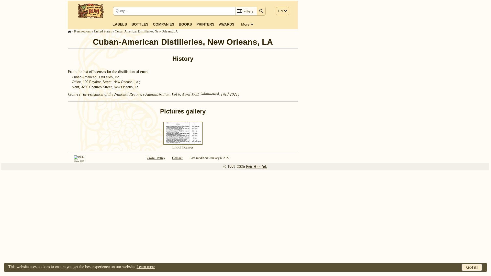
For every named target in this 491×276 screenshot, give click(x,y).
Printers (205, 24)
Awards (226, 24)
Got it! (472, 267)
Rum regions (82, 31)
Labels (120, 24)
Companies (163, 24)
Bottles (139, 24)
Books (185, 24)
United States (103, 31)
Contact (177, 157)
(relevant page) (210, 93)
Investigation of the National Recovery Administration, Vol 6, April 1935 (141, 94)
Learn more (146, 266)
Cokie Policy (156, 157)
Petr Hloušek (256, 166)
